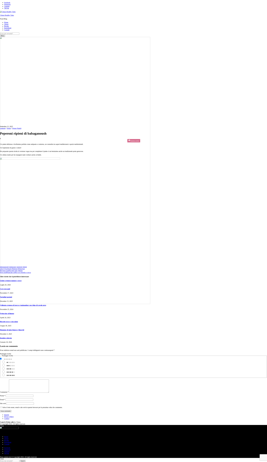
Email (2, 399)
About (6, 24)
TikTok (6, 8)
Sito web (3, 403)
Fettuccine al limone (7, 313)
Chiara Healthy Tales (7, 15)
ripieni (25, 267)
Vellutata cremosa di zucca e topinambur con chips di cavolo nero (23, 305)
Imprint (6, 415)
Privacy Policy (9, 417)
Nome (2, 396)
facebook (7, 2)
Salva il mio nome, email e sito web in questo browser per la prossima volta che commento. (32, 407)
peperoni (19, 267)
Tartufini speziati (6, 297)
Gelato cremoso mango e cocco (10, 281)
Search (23, 461)
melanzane (12, 267)
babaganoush (4, 267)
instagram (7, 4)
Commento (4, 392)
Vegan (9, 128)
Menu (2, 36)
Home (6, 22)
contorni (2, 128)
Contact (6, 418)
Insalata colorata (6, 338)
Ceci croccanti (5, 289)
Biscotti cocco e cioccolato (9, 322)
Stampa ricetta (134, 141)
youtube (6, 6)
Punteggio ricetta (5, 354)
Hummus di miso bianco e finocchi (12, 330)
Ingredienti (7, 28)
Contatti (6, 30)
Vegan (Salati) (16, 128)
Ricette (6, 26)
